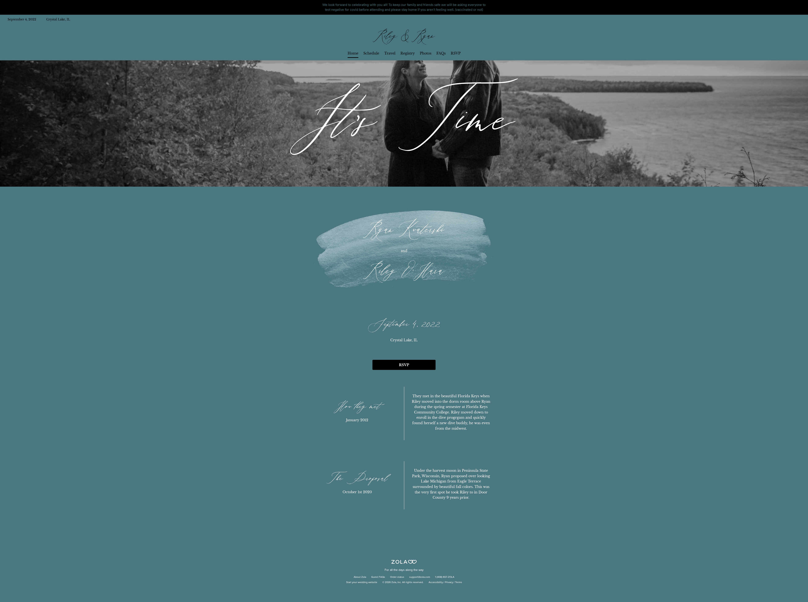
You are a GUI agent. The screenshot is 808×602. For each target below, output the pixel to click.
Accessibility (436, 582)
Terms (458, 582)
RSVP (456, 53)
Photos (425, 53)
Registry (407, 53)
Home (353, 53)
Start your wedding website (361, 582)
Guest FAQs (378, 577)
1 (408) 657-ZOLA (444, 577)
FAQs (441, 53)
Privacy (449, 582)
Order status (397, 577)
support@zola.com (419, 577)
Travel (389, 53)
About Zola (360, 577)
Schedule (371, 53)
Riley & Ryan (404, 36)
